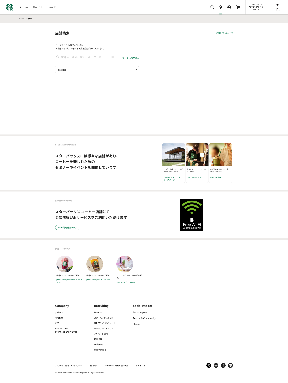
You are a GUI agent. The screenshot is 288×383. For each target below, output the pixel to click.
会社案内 (59, 312)
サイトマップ (141, 365)
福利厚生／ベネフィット (105, 323)
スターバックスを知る (104, 317)
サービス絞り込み (130, 57)
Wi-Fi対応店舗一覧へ (68, 227)
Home (21, 18)
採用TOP (98, 312)
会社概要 (59, 317)
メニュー (23, 7)
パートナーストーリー (103, 328)
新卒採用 (98, 339)
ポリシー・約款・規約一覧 (116, 365)
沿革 (57, 323)
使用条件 (94, 365)
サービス (37, 7)
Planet (136, 324)
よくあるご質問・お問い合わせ (68, 365)
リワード (51, 7)
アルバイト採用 (101, 333)
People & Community (144, 318)
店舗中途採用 (100, 349)
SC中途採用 (99, 344)
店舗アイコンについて (224, 33)
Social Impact (140, 313)
